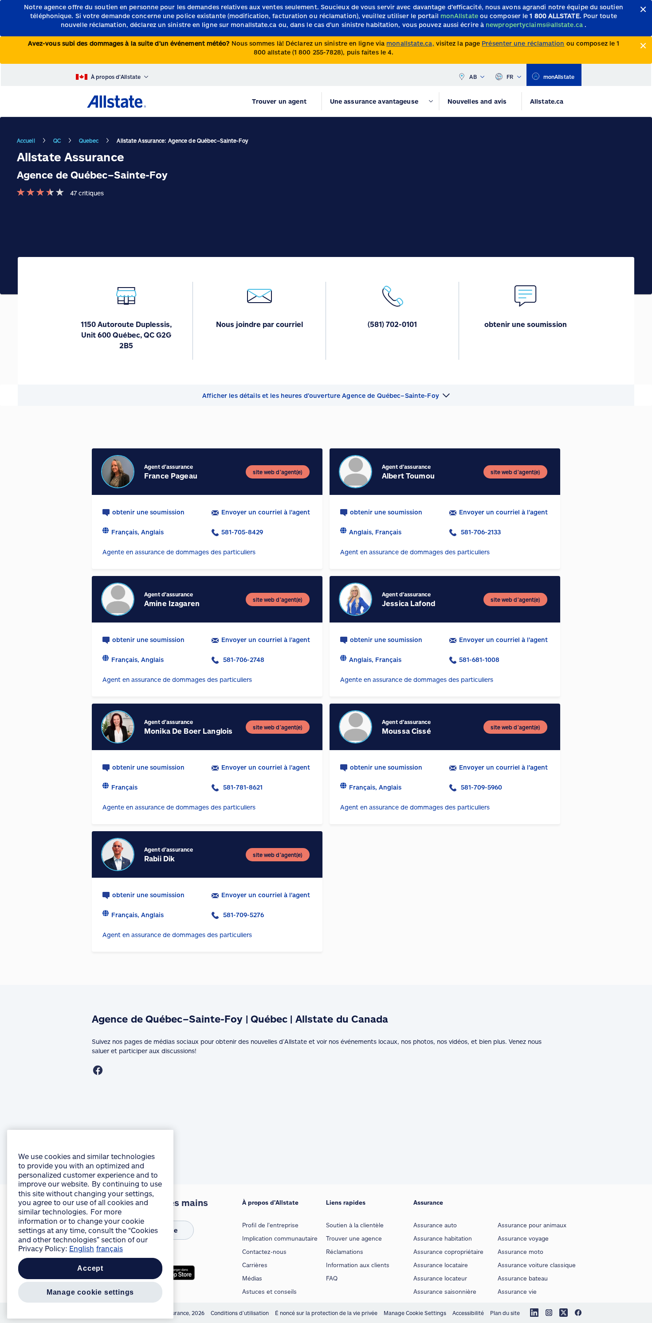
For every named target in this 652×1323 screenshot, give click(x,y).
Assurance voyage (523, 1238)
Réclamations (344, 1251)
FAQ (332, 1278)
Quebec (89, 140)
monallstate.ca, (410, 43)
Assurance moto (520, 1251)
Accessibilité (468, 1313)
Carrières (254, 1265)
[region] (90, 1224)
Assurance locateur (440, 1278)
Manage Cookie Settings (415, 1313)
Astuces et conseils (269, 1291)
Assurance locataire (440, 1265)
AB (473, 77)
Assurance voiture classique (537, 1265)
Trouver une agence (354, 1238)
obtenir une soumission (148, 512)
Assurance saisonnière (444, 1291)
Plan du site (505, 1313)
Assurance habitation (442, 1238)
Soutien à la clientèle (355, 1225)
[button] (326, 395)
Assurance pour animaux (532, 1225)
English (81, 1248)
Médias (252, 1278)
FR (510, 77)
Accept (90, 1268)
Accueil (26, 140)
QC (57, 140)
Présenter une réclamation (523, 43)
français (109, 1248)
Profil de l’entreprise (270, 1225)
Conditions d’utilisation (240, 1313)
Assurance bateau (523, 1278)
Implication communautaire (280, 1238)
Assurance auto (435, 1225)
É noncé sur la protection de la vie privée (326, 1313)
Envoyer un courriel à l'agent (265, 512)
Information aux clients (357, 1265)
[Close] (643, 9)
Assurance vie (517, 1291)
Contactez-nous (264, 1251)
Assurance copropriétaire (448, 1251)
